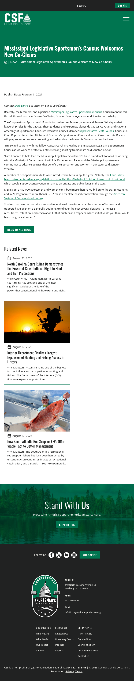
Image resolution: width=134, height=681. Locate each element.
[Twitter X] (59, 555)
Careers (40, 650)
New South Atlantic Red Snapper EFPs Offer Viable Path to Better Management (36, 444)
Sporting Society (86, 644)
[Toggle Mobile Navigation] (126, 19)
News (13, 62)
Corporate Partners (88, 650)
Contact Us (83, 655)
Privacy (70, 671)
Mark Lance (21, 105)
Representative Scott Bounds (96, 131)
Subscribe (90, 555)
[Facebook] (51, 555)
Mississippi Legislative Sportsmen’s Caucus (76, 112)
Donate (122, 5)
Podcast (59, 644)
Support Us (67, 525)
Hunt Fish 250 (85, 633)
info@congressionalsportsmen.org (83, 612)
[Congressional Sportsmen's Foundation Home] (17, 19)
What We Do (42, 639)
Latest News (61, 633)
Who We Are (42, 633)
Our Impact (42, 644)
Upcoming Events (64, 639)
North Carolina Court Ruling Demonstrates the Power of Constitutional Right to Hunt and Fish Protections (35, 268)
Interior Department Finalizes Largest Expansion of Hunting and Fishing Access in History (35, 357)
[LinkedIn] (66, 555)
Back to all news (19, 230)
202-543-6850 (72, 600)
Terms (79, 671)
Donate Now (84, 639)
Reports (59, 650)
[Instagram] (74, 555)
